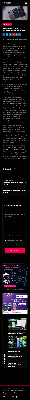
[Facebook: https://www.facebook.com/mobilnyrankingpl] (4, 397)
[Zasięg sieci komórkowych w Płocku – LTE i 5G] (15, 183)
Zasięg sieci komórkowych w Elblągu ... (15, 365)
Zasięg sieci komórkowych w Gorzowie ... (15, 356)
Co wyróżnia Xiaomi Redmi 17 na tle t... (16, 350)
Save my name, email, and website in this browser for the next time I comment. (14, 243)
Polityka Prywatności (16, 390)
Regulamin (6, 392)
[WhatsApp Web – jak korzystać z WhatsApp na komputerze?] (17, 324)
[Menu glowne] (26, 3)
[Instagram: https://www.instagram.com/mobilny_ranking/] (9, 397)
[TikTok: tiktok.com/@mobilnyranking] (17, 397)
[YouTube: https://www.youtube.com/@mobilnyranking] (13, 397)
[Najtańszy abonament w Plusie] (15, 193)
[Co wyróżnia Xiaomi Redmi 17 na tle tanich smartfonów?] (17, 342)
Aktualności (7, 24)
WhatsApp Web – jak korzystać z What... (16, 332)
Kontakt (13, 392)
